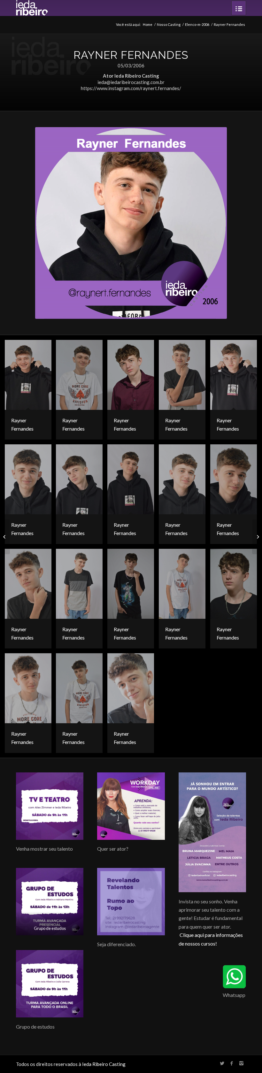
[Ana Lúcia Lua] (257, 536)
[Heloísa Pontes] (5, 536)
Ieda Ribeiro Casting (104, 1064)
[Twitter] (222, 1063)
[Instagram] (241, 1063)
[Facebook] (231, 1063)
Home (147, 24)
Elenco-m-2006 (197, 24)
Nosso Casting (169, 24)
